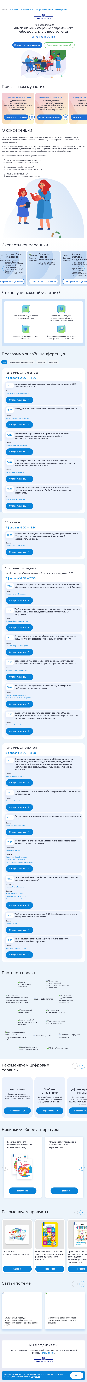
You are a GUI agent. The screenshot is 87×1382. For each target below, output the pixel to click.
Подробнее (22, 1190)
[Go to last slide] (5, 268)
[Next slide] (82, 268)
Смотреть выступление (44, 281)
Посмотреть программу (27, 45)
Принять (77, 1375)
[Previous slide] (75, 1066)
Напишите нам (47, 1352)
